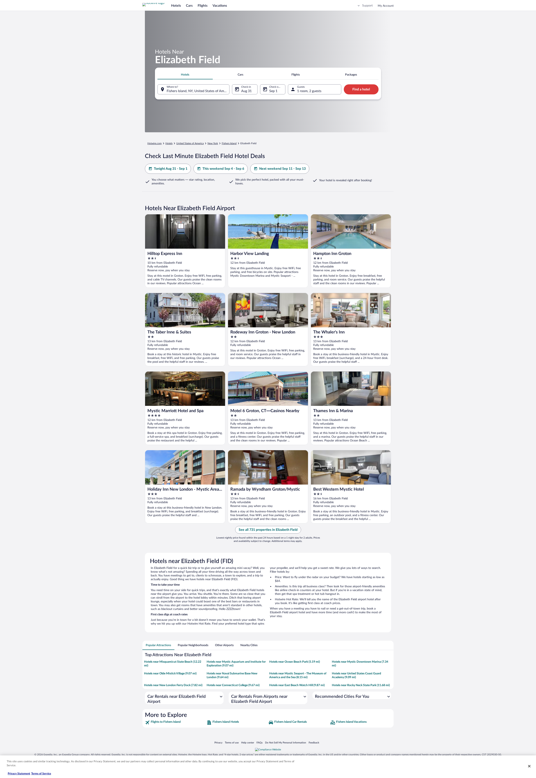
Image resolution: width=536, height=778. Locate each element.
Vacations (220, 5)
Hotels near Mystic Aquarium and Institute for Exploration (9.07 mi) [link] (236, 663)
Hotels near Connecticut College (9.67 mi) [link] (233, 685)
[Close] (529, 766)
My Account (386, 5)
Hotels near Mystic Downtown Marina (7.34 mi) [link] (360, 663)
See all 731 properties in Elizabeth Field (268, 529)
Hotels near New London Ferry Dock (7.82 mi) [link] (173, 685)
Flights (202, 5)
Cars (189, 5)
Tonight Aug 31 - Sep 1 (170, 168)
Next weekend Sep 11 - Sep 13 (282, 168)
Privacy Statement (19, 773)
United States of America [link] (190, 143)
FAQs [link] (259, 742)
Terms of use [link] (232, 742)
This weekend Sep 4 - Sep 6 (223, 168)
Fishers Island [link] (229, 143)
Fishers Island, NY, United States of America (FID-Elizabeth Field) (198, 91)
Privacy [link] (218, 742)
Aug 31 (246, 91)
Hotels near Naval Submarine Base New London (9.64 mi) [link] (232, 675)
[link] (175, 722)
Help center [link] (247, 742)
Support (367, 5)
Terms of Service (41, 773)
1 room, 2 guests (309, 91)
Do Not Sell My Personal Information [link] (285, 742)
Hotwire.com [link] (154, 143)
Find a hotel (361, 89)
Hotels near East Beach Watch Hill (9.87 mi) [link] (297, 685)
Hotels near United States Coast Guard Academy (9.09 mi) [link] (356, 675)
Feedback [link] (314, 742)
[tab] (185, 74)
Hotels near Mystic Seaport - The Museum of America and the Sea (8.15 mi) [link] (297, 675)
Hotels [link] (169, 143)
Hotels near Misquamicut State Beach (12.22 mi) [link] (172, 663)
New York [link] (212, 143)
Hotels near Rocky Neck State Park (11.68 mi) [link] (361, 685)
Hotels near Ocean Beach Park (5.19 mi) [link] (294, 661)
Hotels (176, 5)
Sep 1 (273, 91)
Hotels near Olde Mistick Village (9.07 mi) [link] (170, 673)
